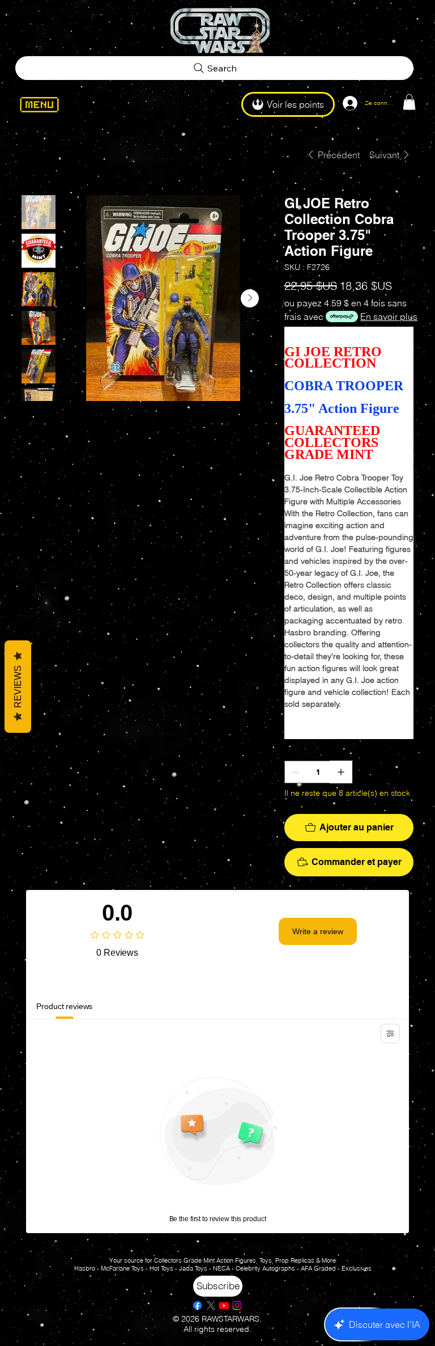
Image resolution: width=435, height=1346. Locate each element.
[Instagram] (237, 1305)
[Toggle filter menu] (390, 1033)
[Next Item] (250, 298)
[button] (409, 101)
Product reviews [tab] (64, 1006)
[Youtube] (224, 1305)
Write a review (317, 931)
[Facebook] (197, 1305)
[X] (211, 1305)
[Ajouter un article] (341, 772)
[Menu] (46, 105)
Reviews (18, 686)
